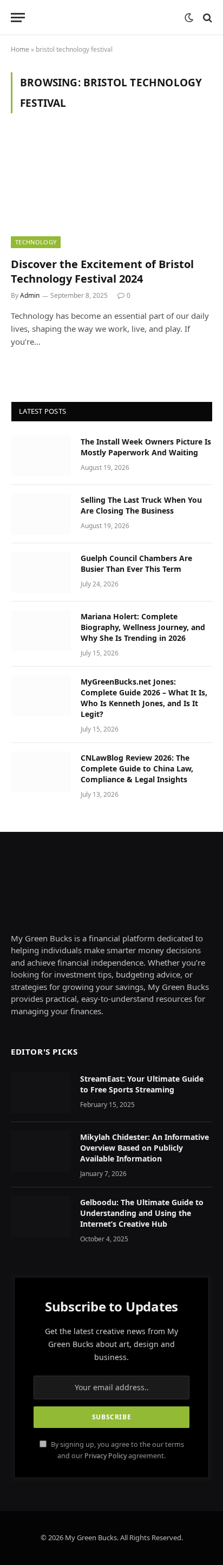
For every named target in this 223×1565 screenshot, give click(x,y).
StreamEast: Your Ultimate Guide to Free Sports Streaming (142, 1084)
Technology (35, 242)
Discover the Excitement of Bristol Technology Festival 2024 (102, 271)
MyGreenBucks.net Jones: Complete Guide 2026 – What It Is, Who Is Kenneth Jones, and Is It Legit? (144, 697)
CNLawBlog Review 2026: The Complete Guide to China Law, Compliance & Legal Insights (137, 768)
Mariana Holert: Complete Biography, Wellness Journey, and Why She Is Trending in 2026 (143, 627)
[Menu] (18, 17)
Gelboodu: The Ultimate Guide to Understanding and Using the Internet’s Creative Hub (142, 1213)
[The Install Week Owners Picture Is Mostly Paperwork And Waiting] (41, 455)
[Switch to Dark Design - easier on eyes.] (189, 18)
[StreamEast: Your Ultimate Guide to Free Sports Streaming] (40, 1092)
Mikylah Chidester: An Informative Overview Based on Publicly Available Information (144, 1148)
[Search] (206, 17)
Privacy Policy (105, 1455)
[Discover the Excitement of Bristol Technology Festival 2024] (111, 191)
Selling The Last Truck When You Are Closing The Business (141, 505)
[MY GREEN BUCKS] (107, 17)
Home (20, 49)
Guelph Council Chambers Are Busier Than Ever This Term (136, 563)
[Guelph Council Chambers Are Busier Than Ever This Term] (41, 572)
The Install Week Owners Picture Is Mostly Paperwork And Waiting (146, 446)
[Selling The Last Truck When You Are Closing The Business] (41, 514)
